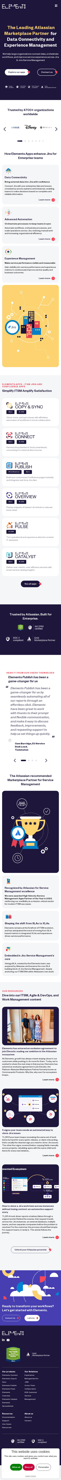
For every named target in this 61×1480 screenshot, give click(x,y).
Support (5, 1421)
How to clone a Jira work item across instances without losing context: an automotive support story (28, 1209)
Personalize (43, 1467)
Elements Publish (9, 1386)
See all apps (30, 584)
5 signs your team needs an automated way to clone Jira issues (27, 1132)
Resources (7, 1414)
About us (29, 1414)
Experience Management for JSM (31, 1378)
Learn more (44, 200)
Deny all (29, 1467)
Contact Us (10, 1318)
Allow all (16, 1467)
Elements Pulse (8, 1389)
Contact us (47, 72)
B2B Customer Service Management (31, 1396)
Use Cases (6, 1424)
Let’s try (31, 1318)
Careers (28, 1421)
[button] (19, 141)
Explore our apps (16, 72)
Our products (8, 1372)
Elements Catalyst (9, 1399)
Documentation (8, 1417)
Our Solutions (31, 1372)
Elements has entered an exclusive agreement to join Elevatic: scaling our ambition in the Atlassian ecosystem (29, 1052)
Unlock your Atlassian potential (30, 1250)
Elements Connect (10, 1375)
